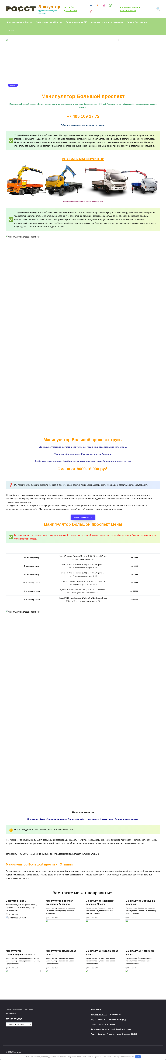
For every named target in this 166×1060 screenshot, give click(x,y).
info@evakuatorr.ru (124, 1029)
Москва (13, 85)
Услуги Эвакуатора (137, 22)
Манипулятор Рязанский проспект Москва (100, 902)
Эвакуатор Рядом (16, 901)
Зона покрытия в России (19, 22)
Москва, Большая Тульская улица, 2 (81, 854)
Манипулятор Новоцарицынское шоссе (20, 952)
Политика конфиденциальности (19, 1010)
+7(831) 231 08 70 (98, 1019)
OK (138, 1057)
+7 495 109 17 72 (83, 116)
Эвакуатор (49, 6)
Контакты (11, 30)
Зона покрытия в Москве (49, 22)
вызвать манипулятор (83, 517)
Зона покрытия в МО (76, 22)
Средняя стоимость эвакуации (107, 22)
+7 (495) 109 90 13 (99, 1015)
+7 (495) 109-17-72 (24, 854)
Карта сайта (11, 1013)
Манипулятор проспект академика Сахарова (59, 902)
